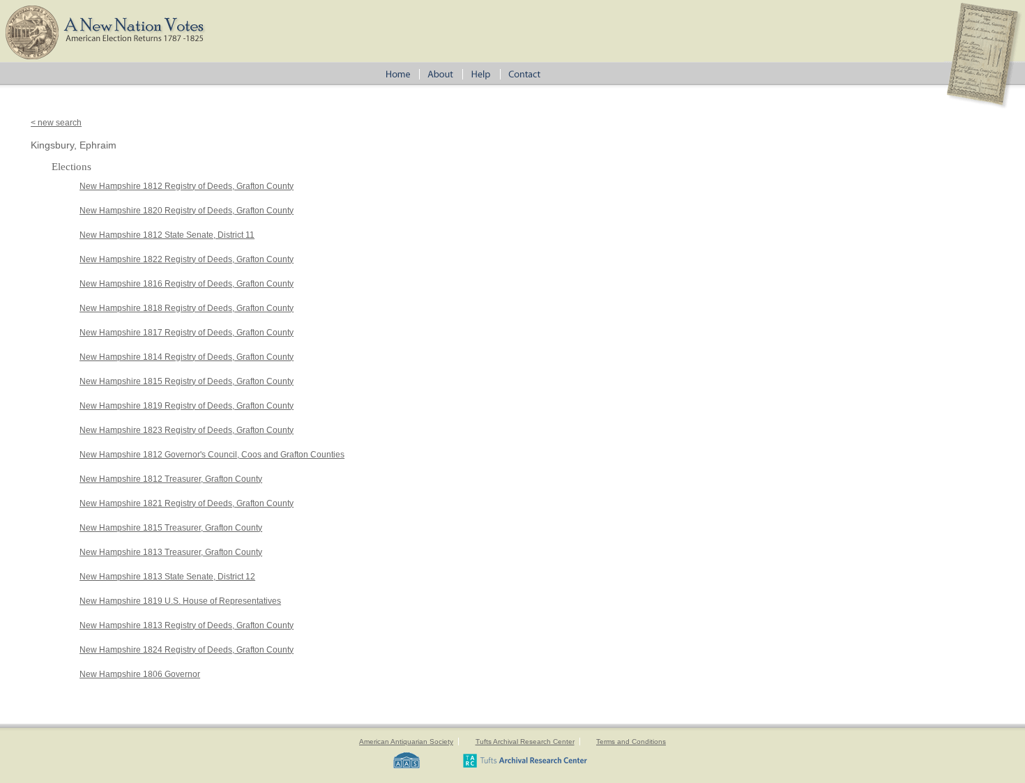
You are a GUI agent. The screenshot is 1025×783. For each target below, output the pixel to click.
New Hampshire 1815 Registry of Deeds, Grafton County (186, 381)
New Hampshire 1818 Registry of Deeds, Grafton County (186, 308)
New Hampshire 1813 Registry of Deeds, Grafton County (186, 625)
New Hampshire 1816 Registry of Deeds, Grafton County (186, 284)
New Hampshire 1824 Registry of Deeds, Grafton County (186, 650)
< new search (56, 123)
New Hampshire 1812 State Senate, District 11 (167, 235)
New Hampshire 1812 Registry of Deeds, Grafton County (186, 186)
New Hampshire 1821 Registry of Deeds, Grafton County (186, 503)
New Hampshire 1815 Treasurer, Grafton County (170, 528)
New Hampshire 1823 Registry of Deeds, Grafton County (186, 430)
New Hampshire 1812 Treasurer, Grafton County (170, 479)
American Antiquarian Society (406, 741)
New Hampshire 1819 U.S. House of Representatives (180, 601)
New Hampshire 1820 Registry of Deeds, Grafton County (186, 210)
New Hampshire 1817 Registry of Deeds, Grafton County (186, 332)
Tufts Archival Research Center (525, 741)
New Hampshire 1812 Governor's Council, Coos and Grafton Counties (211, 454)
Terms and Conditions (631, 741)
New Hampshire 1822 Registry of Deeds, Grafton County (186, 259)
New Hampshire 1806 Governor (139, 674)
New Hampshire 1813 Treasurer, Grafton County (170, 552)
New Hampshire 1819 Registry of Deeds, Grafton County (186, 406)
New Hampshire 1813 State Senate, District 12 (167, 576)
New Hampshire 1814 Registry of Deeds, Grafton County (186, 357)
